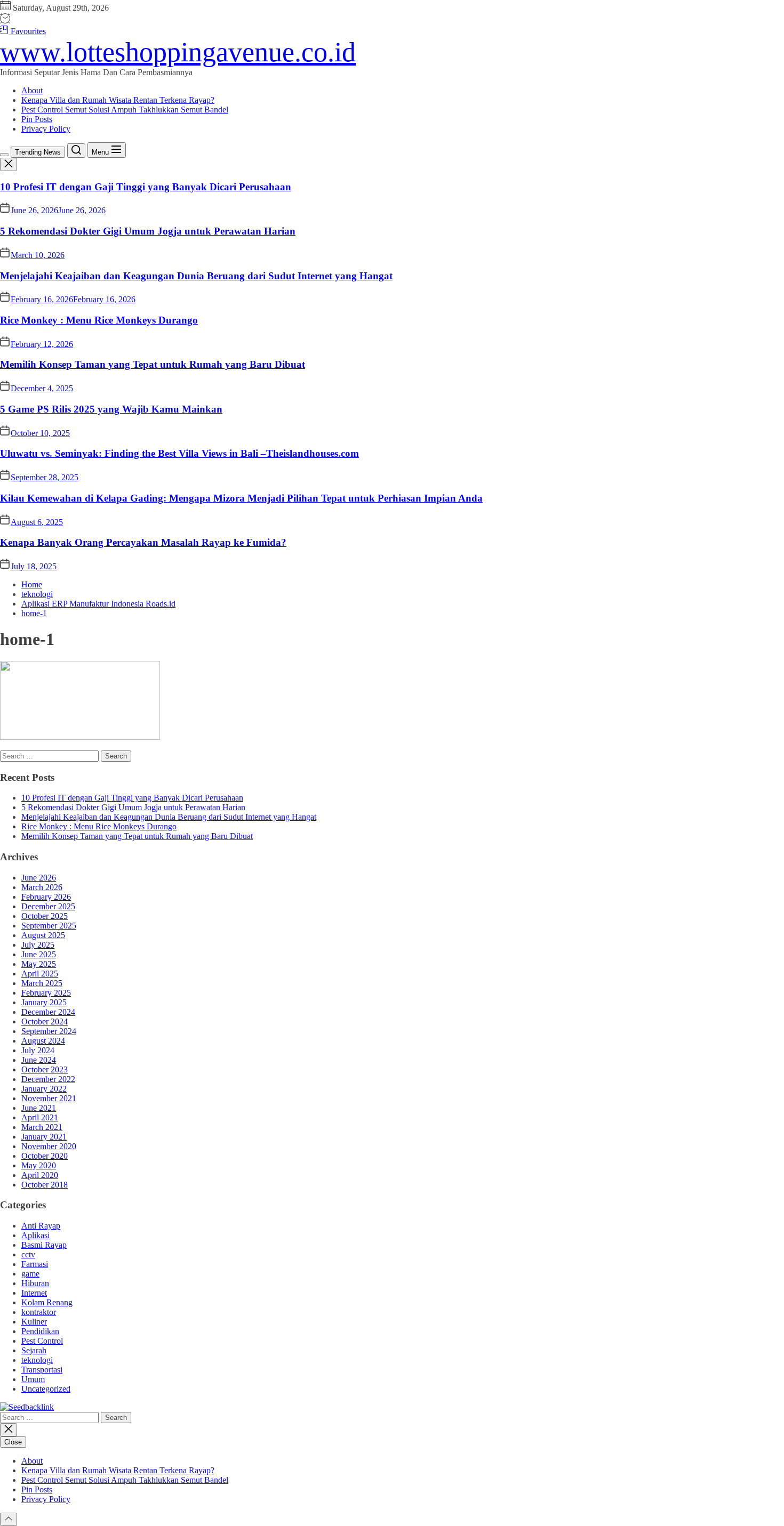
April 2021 (39, 1117)
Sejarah (33, 1350)
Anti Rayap (40, 1225)
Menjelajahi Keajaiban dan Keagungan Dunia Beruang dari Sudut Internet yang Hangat (196, 275)
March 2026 (41, 887)
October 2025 (44, 916)
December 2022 (48, 1079)
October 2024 (44, 1021)
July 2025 (37, 944)
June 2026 (38, 877)
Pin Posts (36, 119)
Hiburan (35, 1283)
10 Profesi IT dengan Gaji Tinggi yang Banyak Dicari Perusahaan (145, 186)
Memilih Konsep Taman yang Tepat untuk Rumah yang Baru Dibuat (152, 364)
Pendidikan (40, 1331)
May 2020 (38, 1165)
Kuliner (34, 1321)
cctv (28, 1254)
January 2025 (44, 1002)
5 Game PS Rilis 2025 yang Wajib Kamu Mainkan (111, 409)
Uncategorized (45, 1388)
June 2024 (38, 1059)
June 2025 (38, 954)
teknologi (37, 1359)
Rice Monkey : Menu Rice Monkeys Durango (99, 320)
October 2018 (44, 1184)
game (30, 1273)
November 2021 (48, 1098)
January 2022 (44, 1088)
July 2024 (37, 1050)
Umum (33, 1379)
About (32, 90)
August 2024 (43, 1040)
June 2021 (38, 1107)
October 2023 (44, 1069)
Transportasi (41, 1369)
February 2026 (46, 896)
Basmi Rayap (44, 1244)
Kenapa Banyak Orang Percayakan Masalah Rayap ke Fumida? (143, 542)
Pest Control (42, 1340)
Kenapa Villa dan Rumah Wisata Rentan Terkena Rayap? (117, 99)
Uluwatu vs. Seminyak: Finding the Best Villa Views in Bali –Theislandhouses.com (179, 453)
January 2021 (44, 1136)
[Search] (76, 150)
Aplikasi (35, 1235)
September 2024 (48, 1031)
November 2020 (48, 1146)
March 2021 (41, 1127)
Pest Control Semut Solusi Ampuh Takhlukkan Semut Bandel (124, 109)
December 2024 (48, 1011)
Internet (34, 1292)
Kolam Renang (47, 1302)
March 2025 (41, 983)
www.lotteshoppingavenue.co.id (178, 52)
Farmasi (34, 1264)
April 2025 (39, 973)
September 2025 (48, 925)
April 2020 (39, 1175)
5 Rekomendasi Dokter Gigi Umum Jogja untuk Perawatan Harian (147, 231)
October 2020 (44, 1155)
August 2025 (43, 935)
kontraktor (38, 1312)
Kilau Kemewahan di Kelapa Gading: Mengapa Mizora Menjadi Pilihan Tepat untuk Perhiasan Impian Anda (241, 498)
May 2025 (38, 963)
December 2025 (48, 906)
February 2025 (46, 992)
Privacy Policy (45, 128)
